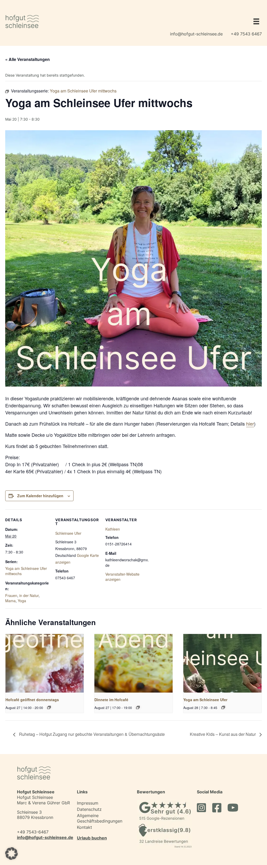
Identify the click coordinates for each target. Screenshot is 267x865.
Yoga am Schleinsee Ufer (205, 699)
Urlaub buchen (92, 838)
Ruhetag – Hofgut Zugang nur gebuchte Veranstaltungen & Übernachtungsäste (91, 734)
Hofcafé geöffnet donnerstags (32, 699)
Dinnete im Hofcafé (111, 699)
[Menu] (255, 21)
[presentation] (44, 663)
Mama (10, 600)
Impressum (87, 803)
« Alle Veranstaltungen (27, 59)
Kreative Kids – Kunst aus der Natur (223, 734)
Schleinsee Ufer (68, 533)
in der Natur (29, 595)
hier (250, 423)
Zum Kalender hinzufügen (40, 495)
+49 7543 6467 (246, 33)
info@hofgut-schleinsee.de (196, 33)
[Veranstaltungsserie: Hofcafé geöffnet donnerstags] (49, 707)
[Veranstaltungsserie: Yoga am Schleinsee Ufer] (223, 707)
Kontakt (84, 827)
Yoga (22, 600)
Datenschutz (89, 809)
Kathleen (112, 529)
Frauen (11, 595)
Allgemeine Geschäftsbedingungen (99, 818)
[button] (11, 853)
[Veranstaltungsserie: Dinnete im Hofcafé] (138, 707)
